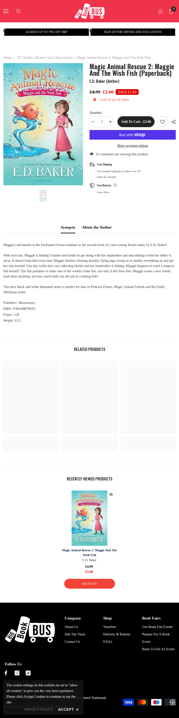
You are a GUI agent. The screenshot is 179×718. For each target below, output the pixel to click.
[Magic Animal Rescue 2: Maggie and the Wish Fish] (89, 518)
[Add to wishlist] (162, 121)
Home (7, 57)
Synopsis (68, 227)
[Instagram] (17, 673)
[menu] (6, 11)
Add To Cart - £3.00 (135, 121)
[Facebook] (6, 673)
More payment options (132, 145)
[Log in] (160, 11)
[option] (46, 32)
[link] (30, 438)
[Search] (18, 11)
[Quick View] (111, 494)
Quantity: (96, 112)
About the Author (97, 227)
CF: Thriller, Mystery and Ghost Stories (44, 57)
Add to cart (89, 583)
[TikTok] (28, 673)
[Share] (172, 122)
